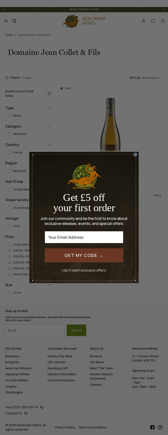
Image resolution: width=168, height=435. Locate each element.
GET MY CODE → (84, 255)
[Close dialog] (135, 154)
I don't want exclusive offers (84, 270)
